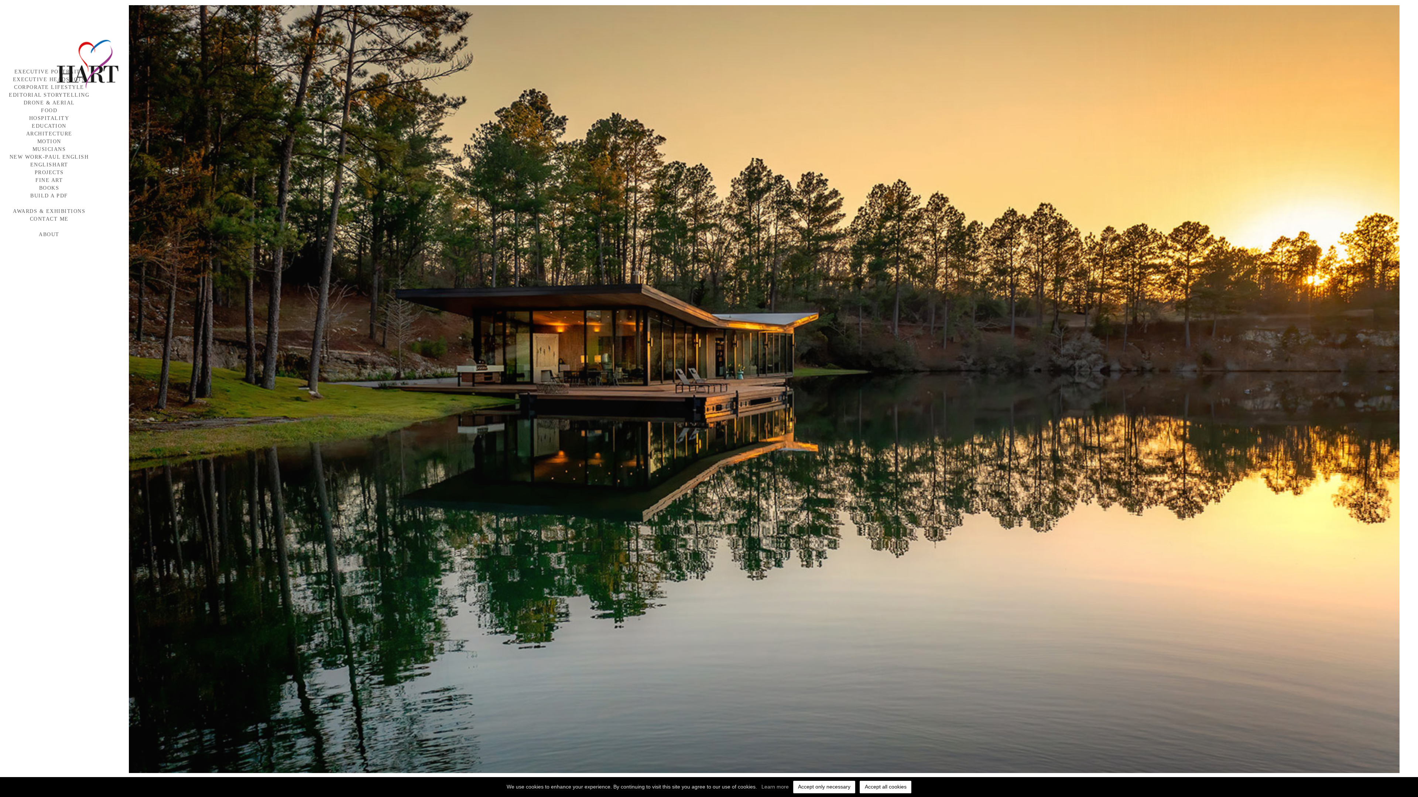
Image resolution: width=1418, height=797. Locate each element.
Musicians (49, 149)
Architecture (49, 134)
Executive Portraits (49, 72)
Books (49, 188)
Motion (49, 141)
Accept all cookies (886, 787)
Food (49, 110)
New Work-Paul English (49, 157)
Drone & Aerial (49, 103)
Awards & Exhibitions (49, 211)
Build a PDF (49, 196)
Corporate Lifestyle (49, 87)
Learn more (775, 787)
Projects (49, 172)
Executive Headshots (49, 79)
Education (49, 126)
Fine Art (49, 180)
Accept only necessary (824, 787)
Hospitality (49, 118)
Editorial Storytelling (49, 95)
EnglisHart (49, 165)
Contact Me (49, 219)
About (49, 234)
